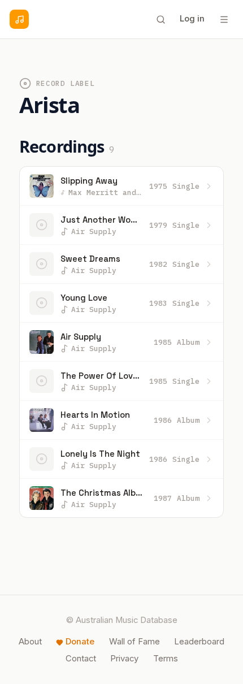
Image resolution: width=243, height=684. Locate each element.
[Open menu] (223, 19)
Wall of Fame (134, 642)
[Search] (160, 19)
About (30, 642)
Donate (80, 642)
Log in (192, 19)
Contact (81, 658)
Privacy (124, 658)
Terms (165, 658)
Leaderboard (199, 642)
